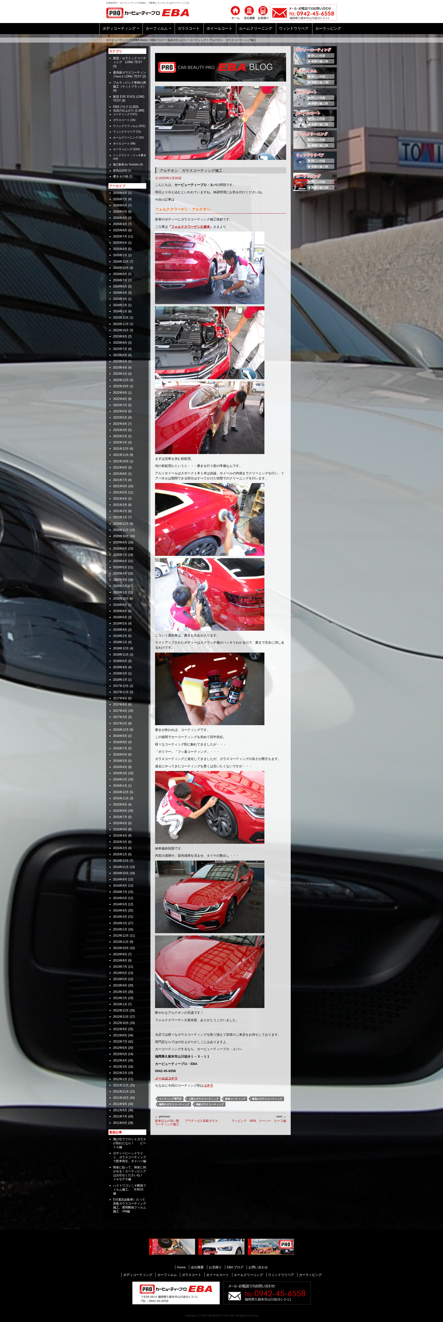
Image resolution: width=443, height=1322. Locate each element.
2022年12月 (121, 380)
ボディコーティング (119, 28)
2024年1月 (120, 311)
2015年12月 (121, 792)
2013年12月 (121, 935)
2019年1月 (120, 642)
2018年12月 (121, 648)
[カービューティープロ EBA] (151, 12)
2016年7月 (120, 748)
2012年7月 (120, 1041)
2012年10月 (121, 1023)
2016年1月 (120, 785)
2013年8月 (120, 960)
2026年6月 (120, 205)
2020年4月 (120, 573)
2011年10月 (121, 1097)
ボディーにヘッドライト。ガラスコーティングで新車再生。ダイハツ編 (129, 1157)
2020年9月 (120, 542)
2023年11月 (121, 324)
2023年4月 (120, 367)
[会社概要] (249, 12)
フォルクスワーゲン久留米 (190, 227)
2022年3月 (120, 430)
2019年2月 (120, 636)
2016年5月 (120, 760)
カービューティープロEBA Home (126, 40)
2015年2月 (120, 848)
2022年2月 (120, 436)
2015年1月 (120, 854)
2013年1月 (120, 1004)
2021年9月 (120, 467)
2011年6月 (120, 1123)
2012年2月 (120, 1073)
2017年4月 (120, 710)
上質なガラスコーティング (203, 1098)
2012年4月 (120, 1060)
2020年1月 (120, 592)
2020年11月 (121, 530)
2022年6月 (120, 411)
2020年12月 (121, 523)
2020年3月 (120, 579)
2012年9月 (120, 1029)
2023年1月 (120, 373)
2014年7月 (120, 892)
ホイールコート (219, 28)
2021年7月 (120, 480)
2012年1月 (120, 1079)
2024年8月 (120, 274)
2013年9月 (120, 954)
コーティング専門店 (170, 1098)
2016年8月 (120, 742)
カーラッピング (328, 28)
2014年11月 (121, 867)
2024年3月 (120, 299)
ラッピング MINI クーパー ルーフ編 (259, 1119)
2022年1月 (120, 442)
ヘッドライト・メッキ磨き (129, 155)
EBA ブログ (235, 1267)
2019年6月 (120, 617)
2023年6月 (120, 355)
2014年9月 (120, 879)
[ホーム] (235, 12)
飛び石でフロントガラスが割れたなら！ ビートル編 (129, 1143)
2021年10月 (121, 461)
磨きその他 (120, 176)
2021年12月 (121, 448)
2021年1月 (120, 517)
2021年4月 (120, 498)
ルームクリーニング (255, 28)
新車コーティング (235, 1098)
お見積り (215, 1267)
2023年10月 (121, 330)
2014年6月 (120, 898)
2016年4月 (120, 767)
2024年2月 (120, 305)
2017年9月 (120, 698)
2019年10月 (121, 598)
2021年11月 (121, 455)
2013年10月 (121, 948)
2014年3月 (120, 916)
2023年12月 (121, 317)
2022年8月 (120, 399)
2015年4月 (120, 835)
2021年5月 (120, 492)
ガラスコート (189, 28)
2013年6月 (120, 973)
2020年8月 (120, 548)
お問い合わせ (258, 1267)
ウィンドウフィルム (125, 126)
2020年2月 (120, 586)
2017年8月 (120, 704)
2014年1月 (120, 929)
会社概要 (197, 1267)
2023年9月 (120, 336)
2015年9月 (120, 804)
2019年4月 (120, 629)
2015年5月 (120, 829)
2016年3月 (120, 773)
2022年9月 (120, 392)
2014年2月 (120, 923)
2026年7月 (120, 199)
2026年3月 (120, 224)
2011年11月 (121, 1091)
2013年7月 (120, 966)
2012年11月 (121, 1016)
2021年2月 (120, 511)
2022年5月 (120, 417)
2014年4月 (120, 910)
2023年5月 (120, 361)
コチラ (208, 1085)
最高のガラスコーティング (267, 1098)
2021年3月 (120, 505)
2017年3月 (120, 717)
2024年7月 (120, 280)
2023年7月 (120, 349)
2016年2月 (120, 779)
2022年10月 (121, 386)
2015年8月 (120, 810)
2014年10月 (121, 873)
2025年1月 (120, 255)
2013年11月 (121, 942)
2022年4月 (120, 423)
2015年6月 (120, 823)
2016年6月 (120, 754)
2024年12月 (121, 261)
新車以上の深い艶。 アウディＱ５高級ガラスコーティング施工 (186, 1120)
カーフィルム (157, 28)
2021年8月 (120, 473)
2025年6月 (120, 242)
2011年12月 (121, 1085)
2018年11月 (121, 654)
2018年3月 (120, 673)
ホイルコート (121, 143)
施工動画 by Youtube (126, 164)
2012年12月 (121, 1010)
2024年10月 (121, 268)
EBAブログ (157, 40)
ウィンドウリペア (293, 28)
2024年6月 (120, 286)
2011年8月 (120, 1110)
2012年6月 (120, 1047)
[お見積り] (263, 12)
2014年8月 (120, 885)
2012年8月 (120, 1035)
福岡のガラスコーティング (174, 1104)
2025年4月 (120, 249)
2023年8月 (120, 342)
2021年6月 (120, 486)
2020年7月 (120, 555)
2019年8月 (120, 611)
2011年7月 (120, 1116)
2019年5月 (120, 623)
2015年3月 (120, 842)
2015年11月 (121, 798)
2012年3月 (120, 1066)
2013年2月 (120, 998)
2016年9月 (120, 736)
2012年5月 (120, 1054)
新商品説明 (120, 170)
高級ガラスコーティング (210, 1104)
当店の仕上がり (177, 40)
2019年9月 (120, 605)
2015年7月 (120, 817)
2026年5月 (120, 211)
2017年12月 (121, 686)
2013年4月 (120, 985)
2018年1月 (120, 679)
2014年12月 (121, 860)
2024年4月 (120, 292)
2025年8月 (120, 230)
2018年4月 (120, 667)
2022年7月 (120, 405)
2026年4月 (120, 218)
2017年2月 (120, 723)
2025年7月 (120, 236)
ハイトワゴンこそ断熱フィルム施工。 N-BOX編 (129, 1189)
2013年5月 (120, 979)
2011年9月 (120, 1104)
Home (181, 1267)
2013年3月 (120, 992)
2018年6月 (120, 661)
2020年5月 (120, 567)
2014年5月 (120, 904)
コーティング (198, 40)
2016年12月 (121, 729)
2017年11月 (121, 692)
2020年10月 (121, 536)
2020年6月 (120, 561)
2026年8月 (120, 193)
